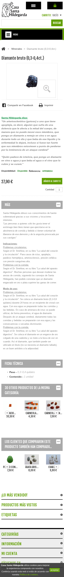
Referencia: (35, 171)
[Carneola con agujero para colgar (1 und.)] (32, 405)
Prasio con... (10, 467)
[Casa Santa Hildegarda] (14, 9)
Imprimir (48, 105)
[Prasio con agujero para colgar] (10, 459)
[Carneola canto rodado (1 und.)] (11, 405)
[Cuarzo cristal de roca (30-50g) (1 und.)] (53, 459)
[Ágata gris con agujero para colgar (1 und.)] (32, 459)
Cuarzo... (53, 467)
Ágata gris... (32, 467)
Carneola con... (32, 413)
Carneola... (10, 413)
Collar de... (53, 413)
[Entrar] (55, 5)
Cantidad (49, 189)
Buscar (57, 23)
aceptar (55, 570)
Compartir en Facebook (20, 105)
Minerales (16, 48)
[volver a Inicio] (3, 49)
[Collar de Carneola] (54, 405)
